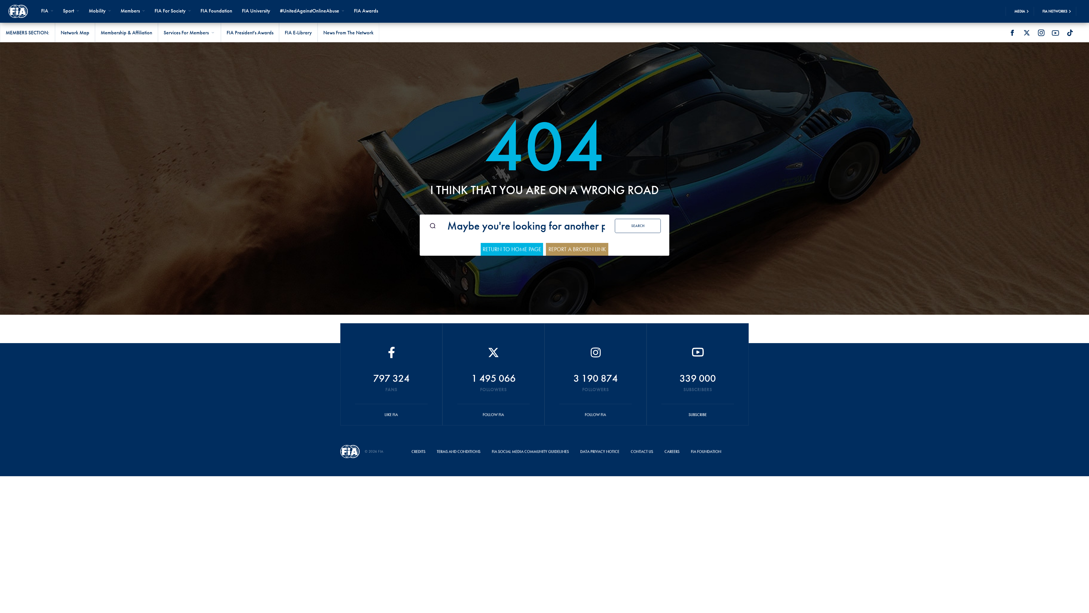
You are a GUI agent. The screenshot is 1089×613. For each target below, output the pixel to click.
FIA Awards (366, 10)
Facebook (1012, 33)
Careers (671, 451)
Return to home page (512, 249)
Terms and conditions (458, 451)
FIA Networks (1054, 11)
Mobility (97, 10)
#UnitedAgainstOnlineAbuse (309, 10)
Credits (418, 451)
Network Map (75, 32)
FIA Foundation (216, 10)
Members (130, 10)
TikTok (1070, 33)
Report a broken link (577, 249)
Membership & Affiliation (126, 32)
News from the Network (348, 32)
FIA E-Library (298, 32)
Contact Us (642, 451)
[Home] (18, 11)
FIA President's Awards (250, 32)
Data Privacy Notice (599, 451)
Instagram (1041, 33)
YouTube (1055, 33)
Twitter (1026, 33)
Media (1019, 11)
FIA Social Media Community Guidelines (530, 451)
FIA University (256, 10)
